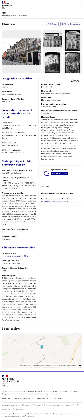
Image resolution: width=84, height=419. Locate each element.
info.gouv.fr (6, 398)
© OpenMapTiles (49, 365)
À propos (38, 405)
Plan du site (19, 409)
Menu (81, 3)
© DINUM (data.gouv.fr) (35, 365)
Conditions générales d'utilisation (41, 414)
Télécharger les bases (53, 405)
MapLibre (22, 365)
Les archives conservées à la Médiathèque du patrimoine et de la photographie (57, 200)
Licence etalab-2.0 (18, 416)
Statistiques (68, 405)
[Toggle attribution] (80, 365)
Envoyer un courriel (59, 173)
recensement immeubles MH (14, 256)
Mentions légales (7, 414)
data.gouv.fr (58, 398)
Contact (27, 405)
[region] (42, 350)
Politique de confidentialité (21, 414)
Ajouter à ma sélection (72, 24)
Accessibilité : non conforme (11, 405)
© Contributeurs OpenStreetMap (66, 365)
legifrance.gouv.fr (42, 398)
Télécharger (52, 24)
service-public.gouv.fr (23, 398)
